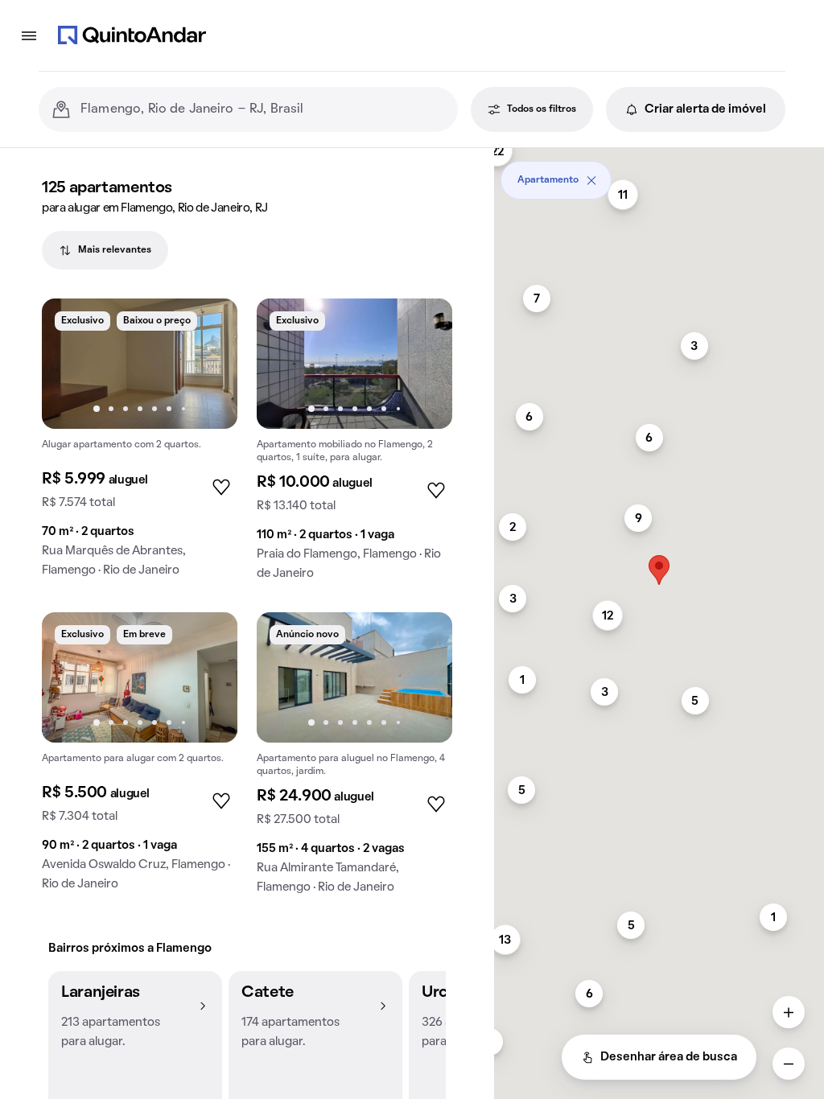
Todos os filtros (541, 109)
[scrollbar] (659, 174)
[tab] (105, 250)
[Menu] (29, 35)
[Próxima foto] (208, 364)
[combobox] (262, 109)
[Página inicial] (132, 35)
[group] (139, 444)
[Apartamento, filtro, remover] (591, 180)
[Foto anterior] (71, 364)
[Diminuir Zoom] (788, 1064)
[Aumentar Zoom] (788, 1012)
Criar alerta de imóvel (705, 109)
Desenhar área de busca (668, 1057)
